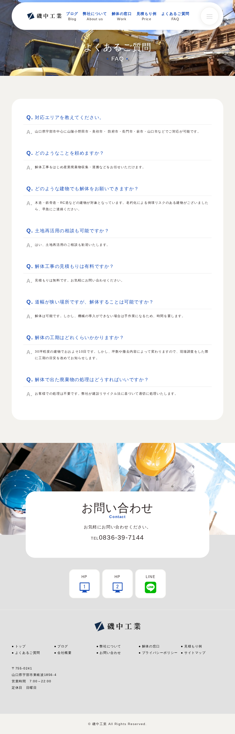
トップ (20, 646)
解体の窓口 (151, 646)
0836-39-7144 (117, 537)
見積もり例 (193, 646)
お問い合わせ (110, 653)
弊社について (110, 646)
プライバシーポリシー (160, 653)
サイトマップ (195, 653)
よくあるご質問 (27, 653)
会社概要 (64, 653)
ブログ (62, 646)
